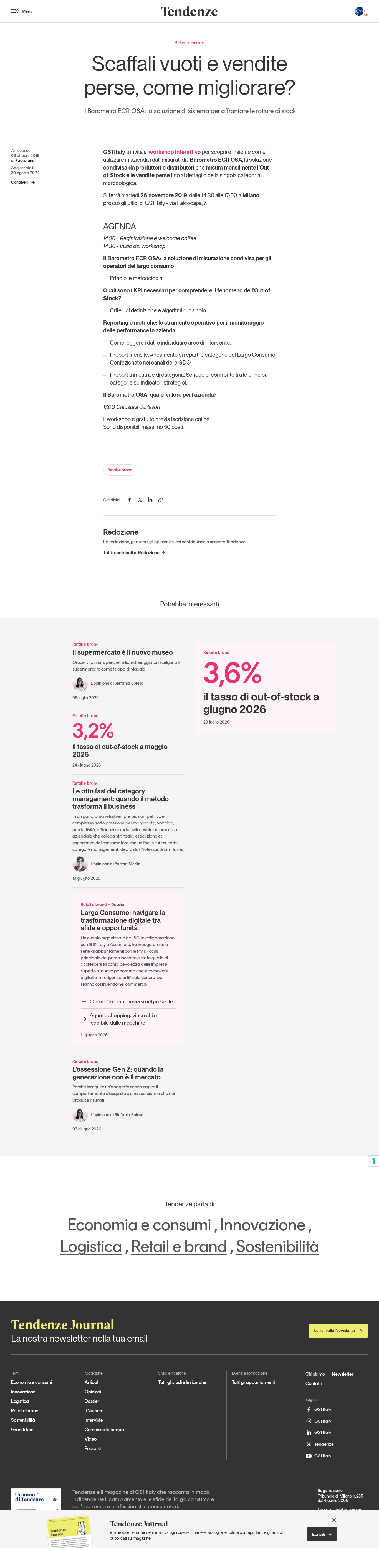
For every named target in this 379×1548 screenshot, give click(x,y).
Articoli (91, 1382)
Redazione (25, 160)
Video (91, 1439)
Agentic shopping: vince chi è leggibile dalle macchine (123, 1019)
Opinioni (93, 1392)
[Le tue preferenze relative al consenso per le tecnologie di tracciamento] (373, 1161)
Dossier (92, 1401)
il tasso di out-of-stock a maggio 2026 (120, 739)
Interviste (94, 1420)
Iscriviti (318, 1534)
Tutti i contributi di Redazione (131, 552)
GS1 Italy (322, 1409)
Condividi (19, 182)
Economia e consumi (139, 1225)
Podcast (93, 1448)
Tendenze (324, 1444)
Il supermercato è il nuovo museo (122, 652)
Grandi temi (22, 1429)
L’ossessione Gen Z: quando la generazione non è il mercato (117, 1073)
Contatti (313, 1383)
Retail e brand (120, 469)
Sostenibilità (277, 1246)
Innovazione (262, 1225)
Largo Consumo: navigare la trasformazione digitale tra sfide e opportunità (123, 920)
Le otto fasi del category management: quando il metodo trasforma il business (120, 798)
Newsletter (342, 1374)
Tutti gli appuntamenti (253, 1382)
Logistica (91, 1246)
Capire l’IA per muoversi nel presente (131, 1001)
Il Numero (94, 1410)
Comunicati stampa (104, 1429)
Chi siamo (315, 1374)
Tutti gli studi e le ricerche (182, 1382)
